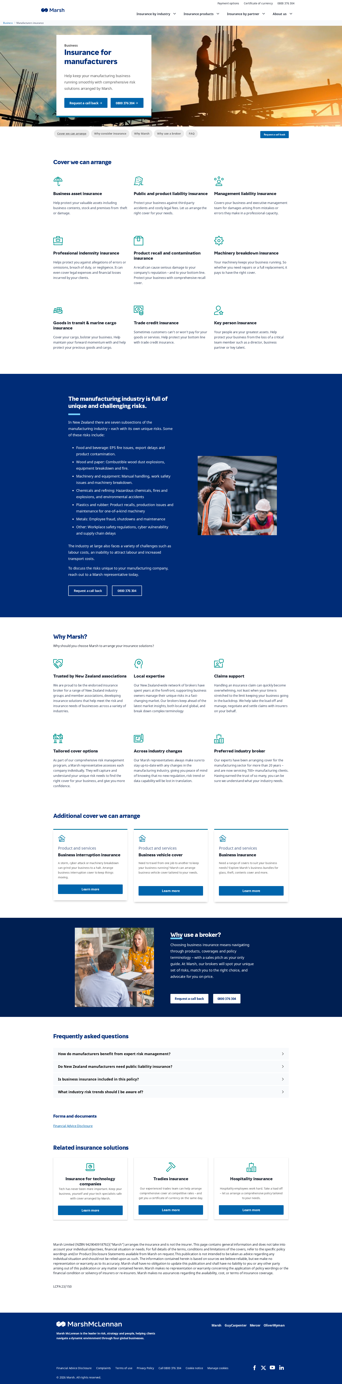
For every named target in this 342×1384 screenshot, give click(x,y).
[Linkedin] (281, 1368)
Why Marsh (141, 133)
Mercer (255, 1325)
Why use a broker (169, 133)
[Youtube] (272, 1368)
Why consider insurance (110, 133)
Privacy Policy (145, 1368)
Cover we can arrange (71, 133)
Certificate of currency (258, 3)
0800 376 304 (285, 3)
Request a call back (274, 134)
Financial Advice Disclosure (73, 1126)
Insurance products (199, 14)
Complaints (103, 1368)
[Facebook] (254, 1368)
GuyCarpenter (235, 1325)
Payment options (228, 3)
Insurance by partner (243, 14)
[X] (263, 1368)
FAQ (192, 133)
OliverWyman (274, 1325)
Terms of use (123, 1368)
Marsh (216, 1325)
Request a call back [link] (84, 103)
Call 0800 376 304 (170, 1368)
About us (280, 14)
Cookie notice (194, 1368)
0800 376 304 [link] (125, 103)
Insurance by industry (153, 14)
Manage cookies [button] (217, 1368)
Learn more (90, 889)
